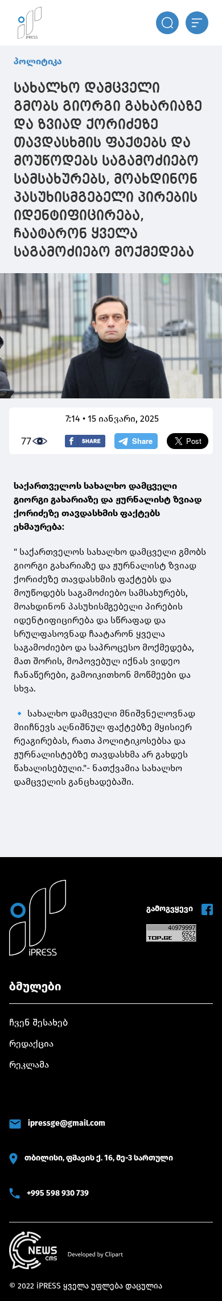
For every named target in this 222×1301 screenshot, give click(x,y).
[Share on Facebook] (85, 441)
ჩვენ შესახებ (38, 1022)
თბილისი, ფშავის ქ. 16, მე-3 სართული (98, 1158)
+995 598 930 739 (58, 1193)
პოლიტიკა (38, 61)
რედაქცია (31, 1043)
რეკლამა (29, 1064)
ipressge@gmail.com (66, 1123)
